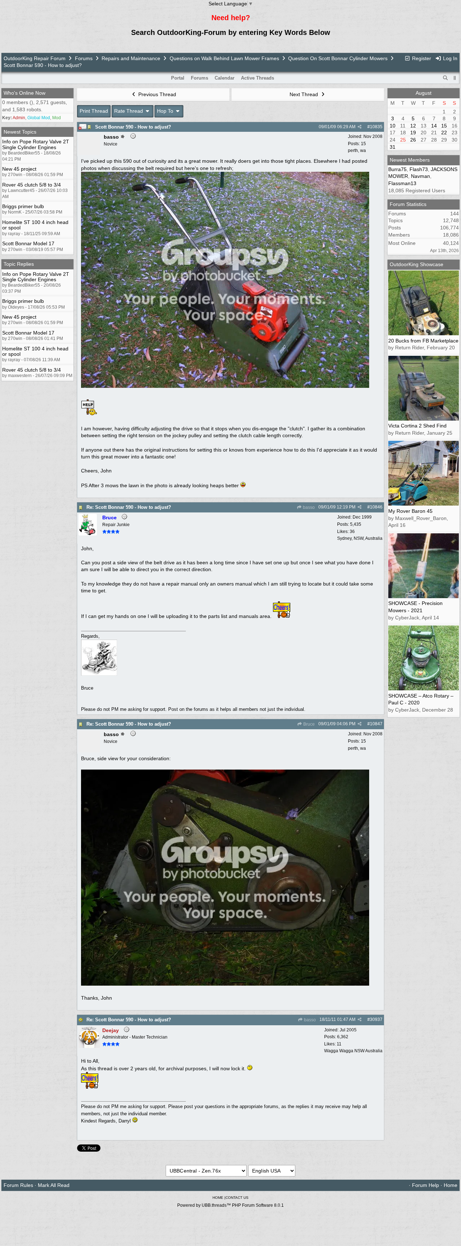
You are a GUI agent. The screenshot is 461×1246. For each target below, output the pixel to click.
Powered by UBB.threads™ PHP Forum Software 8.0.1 (230, 1205)
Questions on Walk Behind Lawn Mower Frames (224, 58)
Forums (84, 58)
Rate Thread (129, 111)
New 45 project (19, 169)
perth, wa (357, 150)
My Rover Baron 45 (410, 511)
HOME (217, 1198)
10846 (376, 507)
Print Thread (94, 111)
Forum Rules (18, 1185)
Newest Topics (20, 132)
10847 (376, 723)
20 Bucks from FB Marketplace (423, 341)
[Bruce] (88, 534)
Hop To (166, 111)
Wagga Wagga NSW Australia (353, 1050)
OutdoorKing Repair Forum (35, 58)
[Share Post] (359, 127)
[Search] (445, 78)
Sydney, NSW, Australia (359, 538)
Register (421, 58)
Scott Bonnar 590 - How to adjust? (133, 127)
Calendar (224, 78)
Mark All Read (54, 1185)
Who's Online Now (24, 93)
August (423, 93)
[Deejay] (89, 1046)
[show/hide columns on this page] (455, 78)
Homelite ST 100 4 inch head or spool (35, 224)
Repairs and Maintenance (131, 58)
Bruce (308, 724)
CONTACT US (237, 1198)
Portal (177, 78)
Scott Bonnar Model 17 (28, 243)
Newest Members (410, 160)
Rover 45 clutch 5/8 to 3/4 (31, 185)
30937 (376, 1019)
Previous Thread (156, 94)
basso (308, 507)
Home (450, 1185)
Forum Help (425, 1185)
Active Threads (257, 78)
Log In (449, 58)
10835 (376, 126)
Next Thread (304, 94)
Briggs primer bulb (23, 206)
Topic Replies (19, 264)
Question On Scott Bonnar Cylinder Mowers (338, 58)
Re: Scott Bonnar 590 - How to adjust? (128, 507)
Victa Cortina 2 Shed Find (417, 426)
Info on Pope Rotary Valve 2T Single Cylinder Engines (35, 144)
